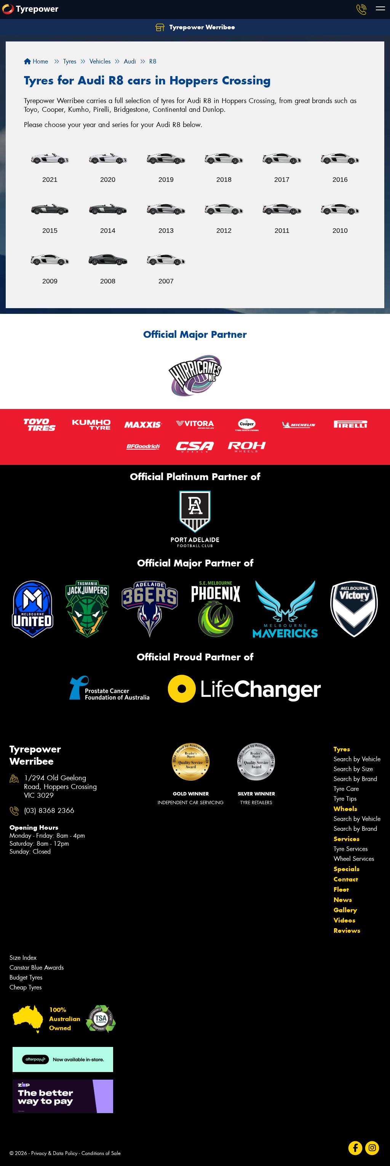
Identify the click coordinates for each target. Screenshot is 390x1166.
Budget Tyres (26, 977)
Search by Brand (355, 779)
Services (347, 839)
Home (39, 61)
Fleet (341, 889)
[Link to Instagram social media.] (372, 1148)
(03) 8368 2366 (49, 810)
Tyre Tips (345, 799)
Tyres (342, 749)
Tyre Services (351, 849)
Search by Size (353, 769)
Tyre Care (346, 789)
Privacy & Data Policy (54, 1153)
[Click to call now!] (361, 9)
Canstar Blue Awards (37, 968)
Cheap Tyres (26, 987)
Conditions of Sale (101, 1153)
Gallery (345, 910)
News (343, 900)
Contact (346, 879)
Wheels (345, 809)
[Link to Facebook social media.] (355, 1148)
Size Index (23, 958)
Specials (347, 869)
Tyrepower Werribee (201, 27)
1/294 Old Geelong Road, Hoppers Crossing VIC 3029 (60, 787)
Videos (344, 920)
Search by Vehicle (357, 759)
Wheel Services (354, 859)
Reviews (347, 930)
